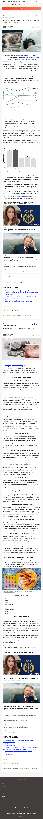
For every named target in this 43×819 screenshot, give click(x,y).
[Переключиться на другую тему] (33, 1)
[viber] (27, 807)
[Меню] (40, 1)
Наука (19, 1)
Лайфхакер (10, 1)
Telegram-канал (21, 196)
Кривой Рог (29, 813)
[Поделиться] (36, 27)
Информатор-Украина (11, 813)
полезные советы (11, 315)
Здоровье (15, 1)
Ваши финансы (19, 813)
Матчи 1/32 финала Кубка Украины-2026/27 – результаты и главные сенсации (21, 282)
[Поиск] (37, 1)
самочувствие (34, 768)
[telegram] (24, 807)
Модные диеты (24, 8)
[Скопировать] (39, 27)
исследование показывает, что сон (29, 57)
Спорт (24, 813)
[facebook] (15, 807)
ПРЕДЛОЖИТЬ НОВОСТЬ (21, 779)
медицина (15, 768)
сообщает (6, 61)
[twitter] (21, 807)
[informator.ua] (3, 1)
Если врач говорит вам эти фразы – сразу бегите (18, 291)
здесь (34, 198)
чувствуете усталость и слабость (14, 365)
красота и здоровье (29, 315)
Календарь (24, 1)
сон (4, 315)
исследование (20, 315)
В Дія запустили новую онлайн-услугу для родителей (15, 271)
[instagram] (18, 807)
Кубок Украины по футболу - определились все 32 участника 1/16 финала (20, 266)
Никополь (34, 813)
